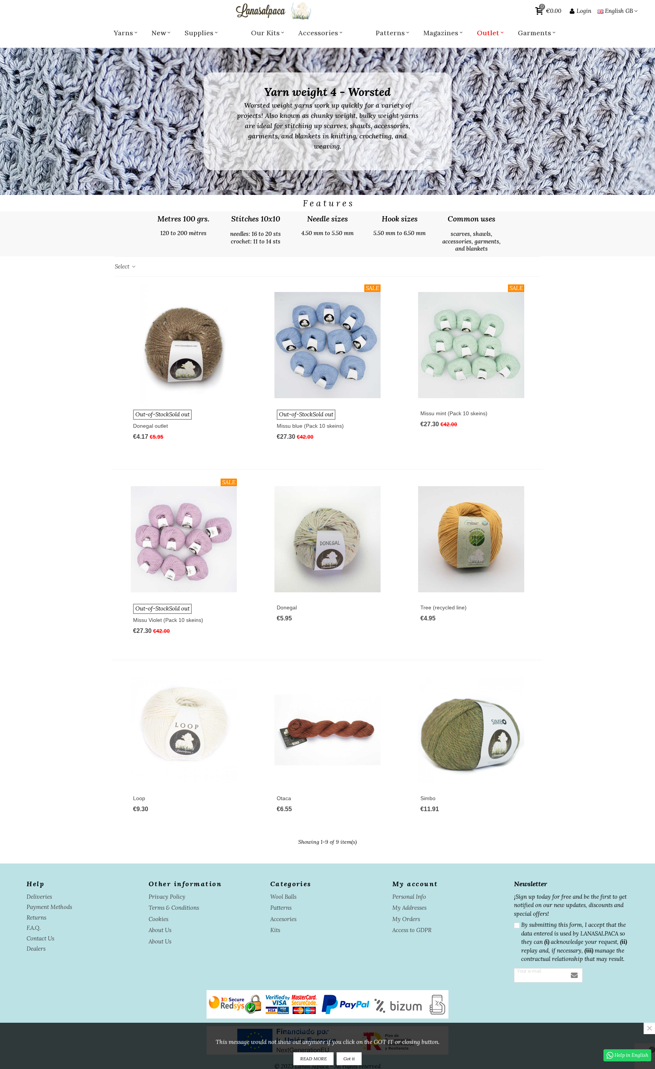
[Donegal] (327, 539)
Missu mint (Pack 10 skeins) (453, 413)
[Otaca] (327, 730)
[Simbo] (471, 730)
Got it (349, 1058)
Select (123, 266)
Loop (139, 798)
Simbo (428, 798)
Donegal (287, 607)
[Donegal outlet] (184, 345)
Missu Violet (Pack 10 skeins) (168, 620)
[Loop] (184, 730)
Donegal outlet (150, 426)
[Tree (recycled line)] (471, 539)
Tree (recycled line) (443, 607)
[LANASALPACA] (273, 11)
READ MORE (313, 1058)
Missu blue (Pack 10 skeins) (310, 426)
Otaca (284, 798)
